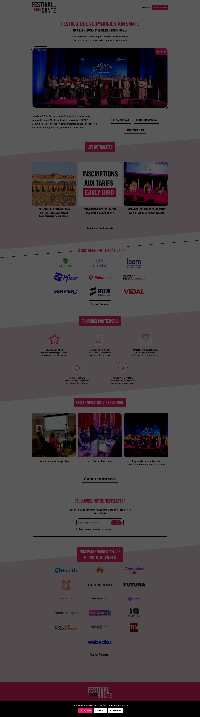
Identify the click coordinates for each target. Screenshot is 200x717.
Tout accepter (85, 710)
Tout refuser (100, 710)
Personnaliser (115, 710)
